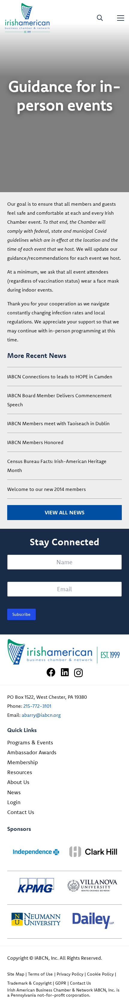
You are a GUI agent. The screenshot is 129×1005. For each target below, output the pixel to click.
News (14, 792)
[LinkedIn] (65, 672)
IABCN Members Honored (35, 442)
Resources (19, 772)
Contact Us (20, 812)
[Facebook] (51, 672)
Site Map (15, 974)
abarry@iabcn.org (41, 715)
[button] (99, 18)
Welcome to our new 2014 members (46, 489)
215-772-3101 (37, 706)
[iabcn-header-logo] (27, 18)
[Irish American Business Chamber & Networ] (64, 652)
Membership (22, 762)
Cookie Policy (100, 974)
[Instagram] (78, 673)
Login (13, 802)
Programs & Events (30, 742)
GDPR (60, 983)
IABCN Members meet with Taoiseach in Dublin (58, 423)
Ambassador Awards (31, 752)
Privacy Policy (70, 974)
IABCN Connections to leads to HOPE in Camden (59, 377)
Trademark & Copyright (29, 983)
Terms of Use (40, 974)
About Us (18, 782)
